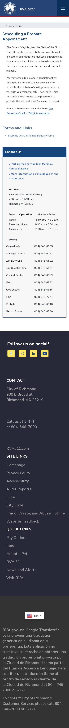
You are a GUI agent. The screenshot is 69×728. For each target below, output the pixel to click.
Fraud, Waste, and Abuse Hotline (35, 513)
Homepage (15, 465)
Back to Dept (16, 26)
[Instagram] (22, 353)
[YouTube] (45, 353)
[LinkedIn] (34, 353)
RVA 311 (14, 561)
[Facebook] (11, 353)
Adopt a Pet (16, 553)
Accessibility (17, 481)
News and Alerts (21, 569)
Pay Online (15, 537)
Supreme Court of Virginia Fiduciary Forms (31, 135)
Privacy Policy (18, 473)
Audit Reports (18, 489)
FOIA (10, 497)
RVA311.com (17, 448)
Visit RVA (15, 577)
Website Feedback (22, 521)
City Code (14, 505)
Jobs (10, 545)
